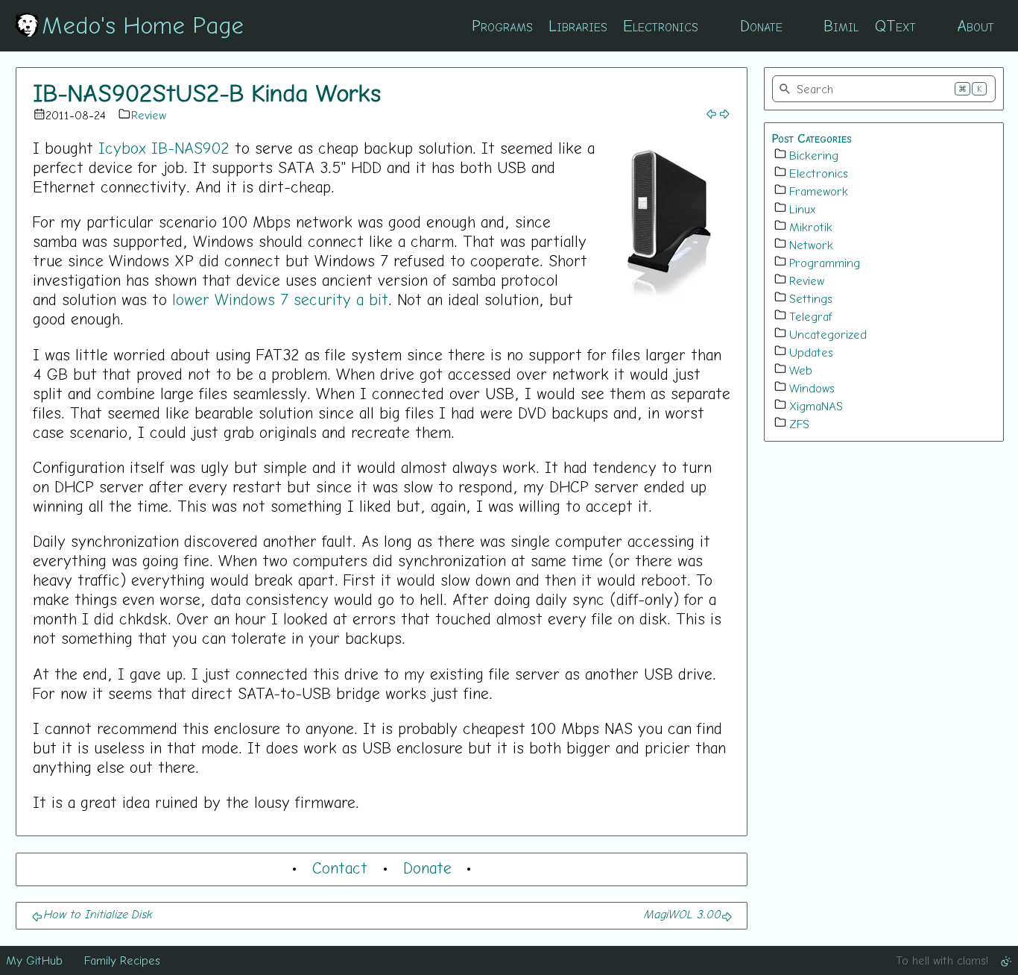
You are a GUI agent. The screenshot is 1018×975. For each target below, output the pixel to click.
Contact (339, 867)
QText (895, 25)
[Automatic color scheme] (1006, 960)
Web (800, 370)
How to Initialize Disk (97, 913)
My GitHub (34, 960)
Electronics (660, 25)
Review (148, 114)
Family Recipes (122, 960)
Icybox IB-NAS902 (164, 147)
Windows (812, 387)
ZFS (799, 423)
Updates (811, 352)
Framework (818, 191)
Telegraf (810, 316)
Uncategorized (828, 334)
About (975, 25)
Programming (824, 262)
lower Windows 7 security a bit (280, 299)
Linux (802, 208)
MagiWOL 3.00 (682, 913)
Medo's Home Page (143, 25)
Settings (810, 298)
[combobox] (884, 88)
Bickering (813, 155)
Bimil (841, 25)
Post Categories (812, 138)
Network (811, 244)
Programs (502, 25)
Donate (761, 25)
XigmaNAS (816, 405)
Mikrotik (810, 226)
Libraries (577, 25)
